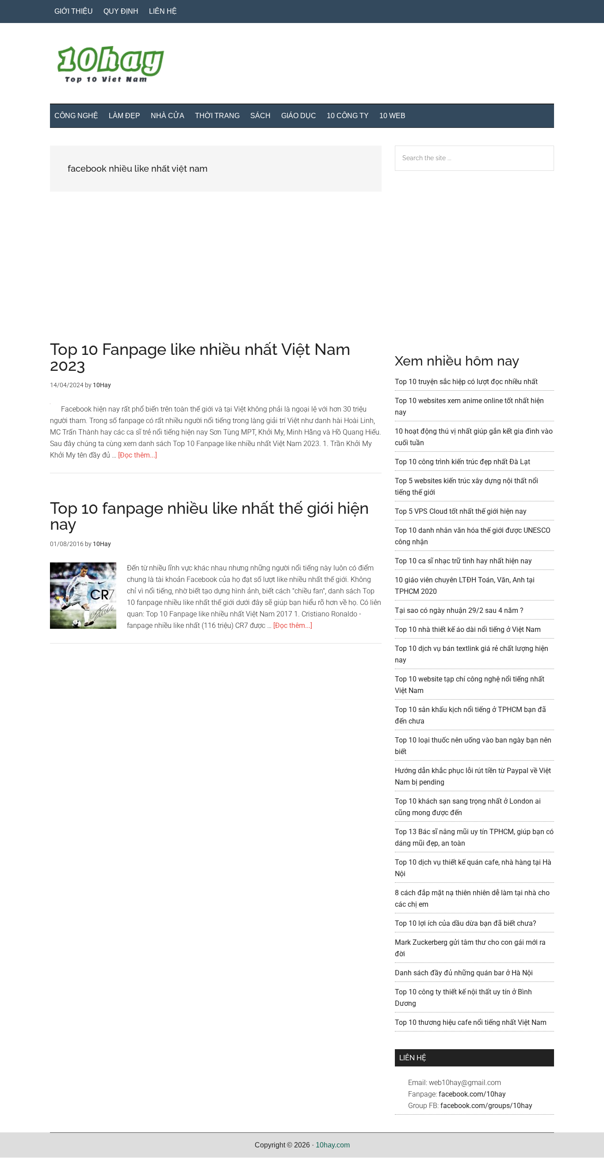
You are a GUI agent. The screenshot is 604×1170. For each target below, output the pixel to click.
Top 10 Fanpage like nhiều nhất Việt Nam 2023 (200, 357)
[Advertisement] (216, 276)
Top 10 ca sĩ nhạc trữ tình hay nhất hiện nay (463, 561)
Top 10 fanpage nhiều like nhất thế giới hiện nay (209, 516)
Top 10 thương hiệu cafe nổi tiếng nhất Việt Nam (471, 1022)
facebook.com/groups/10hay (486, 1105)
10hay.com (333, 1145)
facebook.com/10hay (472, 1094)
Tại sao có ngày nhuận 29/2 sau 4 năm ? (459, 610)
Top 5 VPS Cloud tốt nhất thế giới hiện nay (461, 511)
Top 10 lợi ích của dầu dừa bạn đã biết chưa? (465, 923)
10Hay (302, 66)
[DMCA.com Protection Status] (22, 1164)
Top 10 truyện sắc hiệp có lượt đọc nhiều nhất (466, 381)
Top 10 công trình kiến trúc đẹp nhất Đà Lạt (462, 462)
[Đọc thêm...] (137, 455)
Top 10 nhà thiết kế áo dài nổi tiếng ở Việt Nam (468, 629)
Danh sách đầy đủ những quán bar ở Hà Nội (464, 973)
